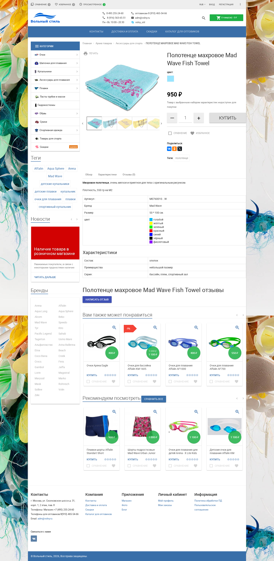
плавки (70, 199)
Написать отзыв (97, 299)
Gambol (39, 367)
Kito (61, 328)
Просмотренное (92, 4)
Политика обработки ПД (208, 500)
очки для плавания (47, 199)
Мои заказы (165, 505)
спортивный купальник (55, 207)
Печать (90, 53)
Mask (38, 384)
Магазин (127, 500)
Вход (212, 4)
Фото (124, 505)
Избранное (64, 4)
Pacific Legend (43, 333)
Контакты (96, 31)
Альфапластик (44, 344)
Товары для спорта (50, 138)
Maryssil (39, 378)
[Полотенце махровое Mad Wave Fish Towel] (122, 87)
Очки (42, 54)
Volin (61, 389)
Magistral (64, 372)
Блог (124, 509)
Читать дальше (45, 277)
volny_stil (140, 22)
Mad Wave (55, 176)
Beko (61, 317)
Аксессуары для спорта (129, 43)
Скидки (151, 31)
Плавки (43, 88)
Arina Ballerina (67, 344)
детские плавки (45, 191)
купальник (68, 191)
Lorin (38, 372)
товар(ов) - (226, 18)
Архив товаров (104, 43)
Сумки (43, 121)
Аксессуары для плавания (54, 79)
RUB (201, 4)
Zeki (37, 395)
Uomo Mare (65, 339)
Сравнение (40, 4)
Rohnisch (64, 384)
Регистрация (226, 4)
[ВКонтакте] (169, 148)
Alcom (38, 317)
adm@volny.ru (140, 17)
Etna (37, 350)
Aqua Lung (41, 311)
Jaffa (62, 367)
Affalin (38, 168)
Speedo (63, 322)
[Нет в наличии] (170, 78)
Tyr (36, 328)
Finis (61, 361)
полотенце (181, 158)
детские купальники (55, 184)
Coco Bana (41, 356)
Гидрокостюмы (46, 105)
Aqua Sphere (55, 168)
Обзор (88, 174)
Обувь (42, 113)
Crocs (38, 361)
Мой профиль (166, 500)
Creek (62, 356)
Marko (62, 378)
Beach (62, 350)
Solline (38, 389)
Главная (87, 43)
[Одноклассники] (174, 148)
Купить (92, 375)
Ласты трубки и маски (52, 96)
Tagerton (40, 339)
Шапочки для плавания (53, 63)
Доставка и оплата (124, 31)
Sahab (62, 333)
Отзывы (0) (129, 174)
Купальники (44, 71)
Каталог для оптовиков (182, 31)
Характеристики (107, 174)
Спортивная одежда (50, 130)
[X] (179, 148)
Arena (72, 168)
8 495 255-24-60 (112, 13)
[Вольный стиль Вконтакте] (34, 538)
